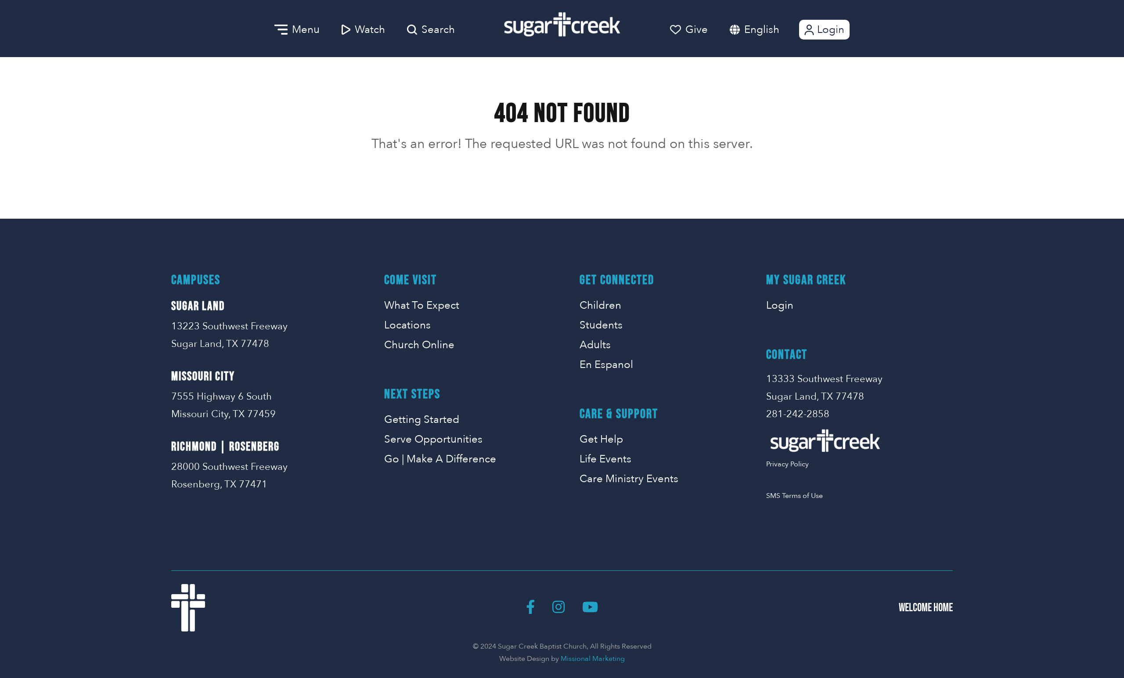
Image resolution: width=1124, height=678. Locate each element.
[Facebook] (530, 608)
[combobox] (770, 30)
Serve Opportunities (433, 439)
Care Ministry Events (629, 479)
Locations (407, 325)
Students (601, 325)
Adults (595, 345)
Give (696, 29)
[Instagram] (558, 608)
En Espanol (606, 364)
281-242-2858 (797, 414)
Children (600, 305)
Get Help (601, 439)
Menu (306, 29)
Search (438, 29)
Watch (370, 29)
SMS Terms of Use (794, 496)
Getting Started (421, 419)
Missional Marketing (593, 659)
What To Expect (421, 305)
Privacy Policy (787, 464)
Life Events (605, 459)
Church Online (419, 345)
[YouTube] (590, 608)
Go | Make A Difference (440, 459)
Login (830, 29)
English (761, 29)
